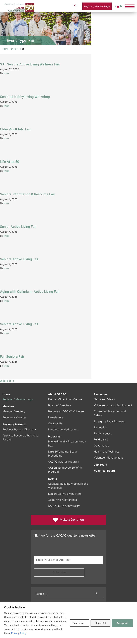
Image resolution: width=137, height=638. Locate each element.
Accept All (122, 623)
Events (14, 49)
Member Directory (14, 411)
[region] (68, 620)
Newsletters (55, 417)
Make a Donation (72, 519)
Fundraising (101, 439)
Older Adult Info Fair (15, 129)
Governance (101, 445)
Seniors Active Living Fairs (64, 493)
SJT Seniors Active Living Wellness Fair (30, 64)
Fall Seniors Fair (12, 357)
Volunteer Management (108, 457)
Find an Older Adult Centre (65, 399)
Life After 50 (9, 162)
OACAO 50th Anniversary (64, 505)
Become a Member (14, 417)
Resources (100, 394)
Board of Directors (59, 405)
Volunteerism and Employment (113, 405)
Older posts (7, 380)
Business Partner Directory (19, 429)
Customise (78, 623)
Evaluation (100, 427)
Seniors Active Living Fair (19, 259)
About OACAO (57, 394)
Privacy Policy (19, 633)
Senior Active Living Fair (18, 227)
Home (5, 49)
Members (9, 406)
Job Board (100, 464)
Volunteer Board (104, 470)
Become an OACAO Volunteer (66, 411)
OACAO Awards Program (63, 461)
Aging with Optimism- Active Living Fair (30, 292)
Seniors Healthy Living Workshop (25, 97)
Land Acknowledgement (63, 429)
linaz (6, 73)
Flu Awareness (103, 433)
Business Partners (14, 424)
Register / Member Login (97, 6)
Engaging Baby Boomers (109, 421)
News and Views (104, 399)
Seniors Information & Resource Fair (27, 194)
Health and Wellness (106, 451)
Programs (54, 436)
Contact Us (55, 423)
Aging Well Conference (62, 499)
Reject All (100, 623)
